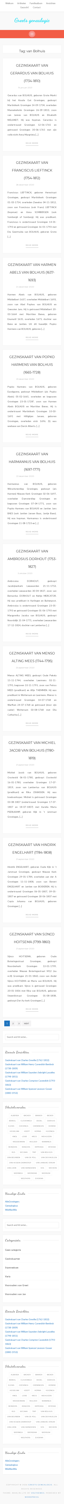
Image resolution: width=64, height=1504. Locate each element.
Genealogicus (11, 1205)
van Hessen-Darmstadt (20, 1163)
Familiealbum (36, 3)
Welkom (9, 3)
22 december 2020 (25, 476)
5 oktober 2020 (25, 573)
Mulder (33, 1142)
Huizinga (50, 1131)
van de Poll (30, 1157)
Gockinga (23, 1126)
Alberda (15, 1115)
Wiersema (32, 1173)
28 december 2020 (25, 184)
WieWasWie (11, 1209)
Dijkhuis (51, 1121)
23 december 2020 (25, 379)
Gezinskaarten (12, 1258)
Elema (11, 1126)
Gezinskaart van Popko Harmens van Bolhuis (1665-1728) (32, 364)
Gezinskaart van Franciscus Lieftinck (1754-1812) (32, 170)
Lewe (24, 1136)
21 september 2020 (25, 765)
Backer (27, 1115)
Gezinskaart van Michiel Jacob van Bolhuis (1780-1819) (32, 750)
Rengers (26, 1147)
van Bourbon (13, 1157)
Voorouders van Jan (15, 1294)
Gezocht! (24, 7)
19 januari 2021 (25, 87)
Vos (42, 1168)
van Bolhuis (46, 1152)
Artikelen (21, 3)
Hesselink (14, 1131)
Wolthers (25, 1178)
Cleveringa (26, 1121)
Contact (37, 7)
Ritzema (52, 1147)
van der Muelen (49, 1157)
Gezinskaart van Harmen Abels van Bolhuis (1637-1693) (32, 272)
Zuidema (39, 1178)
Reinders (12, 1147)
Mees (34, 1136)
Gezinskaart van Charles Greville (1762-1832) (27, 1060)
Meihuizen (47, 1136)
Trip (34, 1152)
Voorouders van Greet (16, 1285)
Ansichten (50, 3)
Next (26, 1023)
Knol (14, 1136)
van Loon (11, 1168)
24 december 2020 (25, 287)
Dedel (39, 1121)
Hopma (37, 1131)
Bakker (38, 1115)
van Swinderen (28, 1168)
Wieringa (18, 1173)
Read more (32, 143)
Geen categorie (13, 1250)
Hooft (27, 1131)
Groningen (38, 1126)
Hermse (52, 1126)
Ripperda (39, 1147)
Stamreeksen (12, 1267)
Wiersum (46, 1173)
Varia (8, 1276)
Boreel (12, 1121)
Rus (13, 1152)
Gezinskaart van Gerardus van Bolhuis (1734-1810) (32, 73)
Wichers (53, 1168)
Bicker (50, 1115)
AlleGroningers (12, 1201)
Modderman (19, 1142)
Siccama (24, 1152)
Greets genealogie (32, 20)
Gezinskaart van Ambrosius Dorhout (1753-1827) (32, 559)
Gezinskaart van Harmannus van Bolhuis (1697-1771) (32, 461)
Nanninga (46, 1142)
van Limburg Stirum (45, 1163)
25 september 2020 (25, 667)
